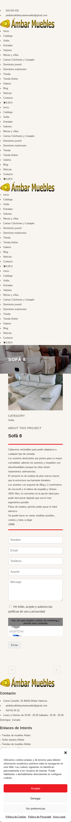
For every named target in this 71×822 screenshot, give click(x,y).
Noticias (7, 93)
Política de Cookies (16, 816)
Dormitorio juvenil (12, 64)
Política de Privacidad (39, 816)
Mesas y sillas (11, 55)
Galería (7, 83)
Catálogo (8, 35)
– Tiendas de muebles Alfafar (15, 744)
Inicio (6, 31)
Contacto (8, 97)
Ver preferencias (35, 808)
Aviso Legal (59, 816)
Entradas (8, 45)
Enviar (14, 645)
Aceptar (35, 788)
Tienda (6, 74)
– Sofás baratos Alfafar (12, 739)
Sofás (6, 40)
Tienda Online (10, 78)
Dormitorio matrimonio (14, 69)
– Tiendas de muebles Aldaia (15, 735)
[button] (65, 752)
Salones (7, 50)
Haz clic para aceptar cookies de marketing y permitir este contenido (35, 622)
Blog (5, 88)
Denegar (35, 798)
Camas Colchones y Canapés (19, 59)
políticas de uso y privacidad (26, 611)
